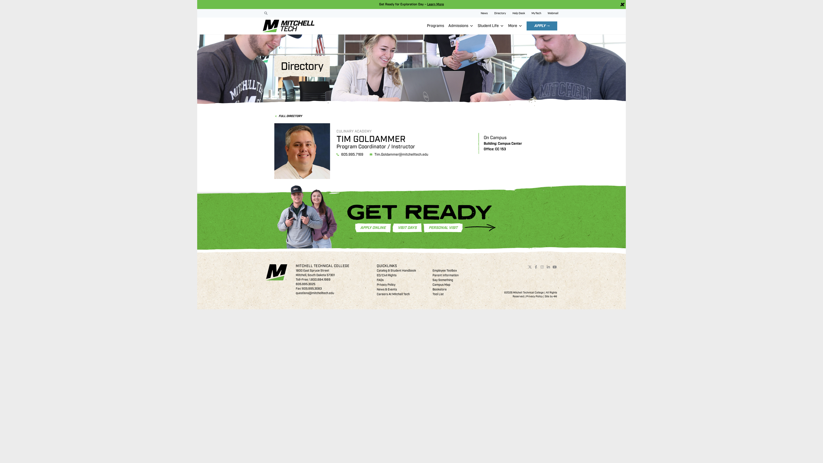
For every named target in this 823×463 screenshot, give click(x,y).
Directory (500, 13)
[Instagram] (542, 266)
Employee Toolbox (445, 270)
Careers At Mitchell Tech (393, 294)
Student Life (488, 25)
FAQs (380, 280)
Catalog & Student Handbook (396, 270)
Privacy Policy (386, 285)
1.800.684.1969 (319, 279)
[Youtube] (554, 266)
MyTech (536, 13)
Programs (435, 25)
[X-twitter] (529, 266)
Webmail (553, 13)
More (512, 25)
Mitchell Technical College (322, 266)
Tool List (438, 294)
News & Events (387, 289)
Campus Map (441, 285)
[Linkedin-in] (548, 266)
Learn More (435, 4)
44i (555, 296)
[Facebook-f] (536, 266)
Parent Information (446, 275)
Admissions (458, 25)
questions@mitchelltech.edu (315, 293)
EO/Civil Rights (386, 275)
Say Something (443, 280)
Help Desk (518, 13)
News (484, 13)
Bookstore (440, 289)
